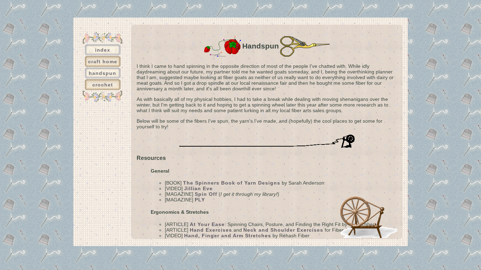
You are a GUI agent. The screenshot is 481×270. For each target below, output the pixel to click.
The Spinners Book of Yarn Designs (231, 183)
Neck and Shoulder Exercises (283, 230)
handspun (102, 73)
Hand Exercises (211, 230)
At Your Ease (207, 224)
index (102, 50)
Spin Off (206, 194)
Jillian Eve (198, 188)
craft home (102, 61)
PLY (200, 199)
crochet (102, 85)
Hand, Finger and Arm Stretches (227, 235)
